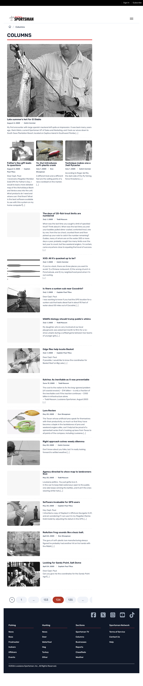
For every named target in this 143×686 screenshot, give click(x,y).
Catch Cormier (30, 123)
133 (46, 600)
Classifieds (81, 652)
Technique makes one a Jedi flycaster (77, 164)
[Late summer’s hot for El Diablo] (49, 80)
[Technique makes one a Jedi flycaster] (78, 150)
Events (12, 657)
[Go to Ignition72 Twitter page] (103, 614)
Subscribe (137, 3)
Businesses (81, 642)
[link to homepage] (21, 18)
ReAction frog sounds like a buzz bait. (63, 532)
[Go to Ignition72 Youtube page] (122, 614)
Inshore (12, 647)
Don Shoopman (64, 414)
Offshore (13, 652)
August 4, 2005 (13, 123)
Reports (79, 647)
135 (70, 600)
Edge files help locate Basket (58, 349)
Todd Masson (62, 219)
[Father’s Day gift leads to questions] (20, 150)
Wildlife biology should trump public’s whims (67, 319)
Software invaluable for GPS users (61, 502)
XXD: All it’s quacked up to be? (59, 258)
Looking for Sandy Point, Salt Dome (62, 563)
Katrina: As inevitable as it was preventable (66, 380)
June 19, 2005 (49, 383)
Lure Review (49, 411)
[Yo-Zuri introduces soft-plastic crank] (49, 150)
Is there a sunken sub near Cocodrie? (63, 289)
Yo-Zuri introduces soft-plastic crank (46, 164)
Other (45, 657)
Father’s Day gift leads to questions (19, 164)
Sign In (126, 3)
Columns (80, 637)
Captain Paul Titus (64, 292)
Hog (44, 647)
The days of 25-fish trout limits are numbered (62, 215)
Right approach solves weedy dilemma (63, 442)
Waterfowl (47, 642)
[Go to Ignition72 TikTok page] (132, 614)
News (11, 632)
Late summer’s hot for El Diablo (24, 119)
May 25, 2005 (48, 414)
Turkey (45, 652)
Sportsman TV (82, 632)
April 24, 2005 (48, 536)
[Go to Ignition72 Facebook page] (93, 614)
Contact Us (114, 637)
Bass (11, 637)
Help (111, 642)
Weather (80, 657)
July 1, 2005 (41, 169)
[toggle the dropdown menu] (131, 19)
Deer (44, 637)
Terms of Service (117, 632)
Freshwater (14, 642)
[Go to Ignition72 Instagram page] (112, 614)
